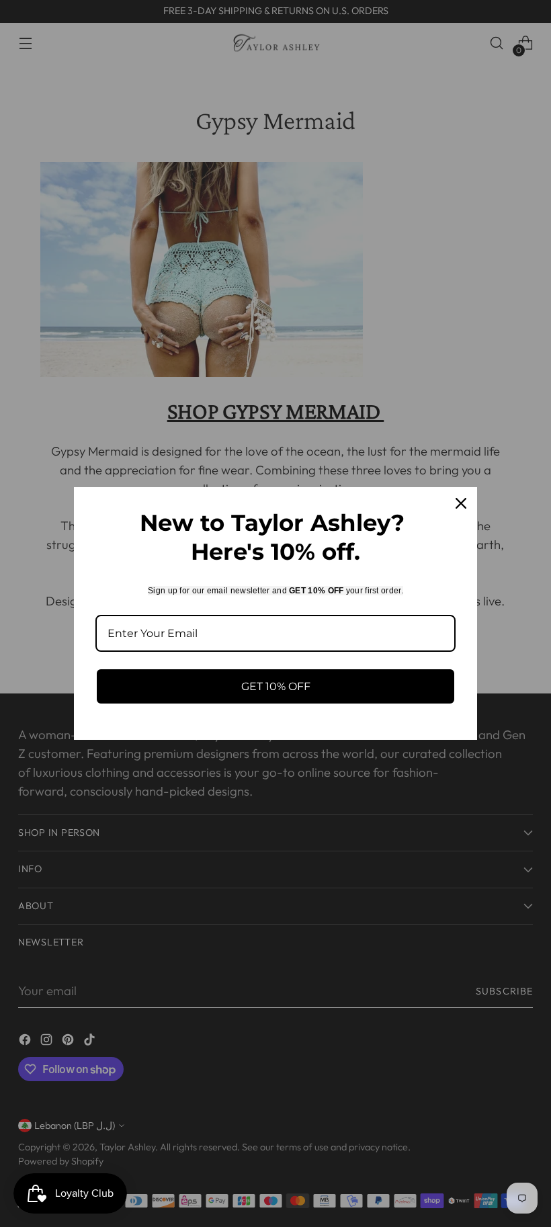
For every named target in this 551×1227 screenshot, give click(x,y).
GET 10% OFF (275, 686)
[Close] (461, 503)
